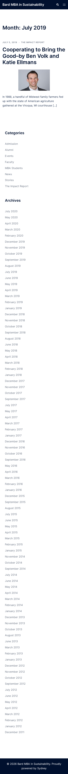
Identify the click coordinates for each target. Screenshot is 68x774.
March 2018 (12, 362)
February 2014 (14, 605)
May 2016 (11, 465)
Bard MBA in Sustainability (23, 5)
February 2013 (14, 653)
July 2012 (11, 689)
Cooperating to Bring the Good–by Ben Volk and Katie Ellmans (33, 55)
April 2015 (11, 532)
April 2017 (11, 417)
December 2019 (15, 241)
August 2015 (13, 508)
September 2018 (15, 332)
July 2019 (11, 271)
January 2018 (13, 374)
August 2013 (13, 635)
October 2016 (13, 453)
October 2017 (13, 393)
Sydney (42, 768)
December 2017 (15, 381)
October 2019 (13, 253)
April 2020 (11, 223)
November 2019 (15, 247)
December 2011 (14, 732)
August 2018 (13, 338)
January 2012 (13, 726)
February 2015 (14, 544)
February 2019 (14, 302)
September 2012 (15, 683)
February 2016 (14, 484)
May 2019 (11, 284)
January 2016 (13, 489)
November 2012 (15, 671)
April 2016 (11, 471)
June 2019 (11, 278)
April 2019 (11, 290)
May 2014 (11, 586)
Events (9, 156)
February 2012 (14, 720)
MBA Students (14, 168)
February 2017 (14, 429)
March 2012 (12, 714)
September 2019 (15, 259)
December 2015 (15, 496)
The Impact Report (33, 42)
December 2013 (15, 617)
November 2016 (15, 447)
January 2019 (13, 308)
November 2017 (15, 387)
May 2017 (11, 411)
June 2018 (11, 344)
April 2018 (11, 356)
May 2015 (11, 526)
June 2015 (11, 520)
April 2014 (11, 592)
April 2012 (11, 708)
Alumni (9, 149)
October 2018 (13, 326)
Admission (11, 143)
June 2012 (11, 695)
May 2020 (11, 217)
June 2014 (11, 580)
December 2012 (15, 665)
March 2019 (12, 296)
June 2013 (11, 641)
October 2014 (13, 562)
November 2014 (15, 556)
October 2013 (13, 629)
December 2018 (15, 314)
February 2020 (14, 235)
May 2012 (11, 702)
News (8, 174)
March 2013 (12, 647)
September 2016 (15, 459)
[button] (57, 4)
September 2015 (15, 502)
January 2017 (13, 435)
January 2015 (13, 550)
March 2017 (12, 423)
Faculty (9, 162)
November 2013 (15, 623)
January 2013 (13, 659)
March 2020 (12, 229)
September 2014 (15, 568)
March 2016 (12, 477)
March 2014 (12, 599)
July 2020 (11, 211)
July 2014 (11, 574)
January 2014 (13, 611)
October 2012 (13, 677)
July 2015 (11, 514)
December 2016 (15, 441)
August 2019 (13, 265)
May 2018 (11, 350)
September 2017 (15, 399)
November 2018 (15, 320)
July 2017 (11, 405)
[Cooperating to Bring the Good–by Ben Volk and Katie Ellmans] (34, 79)
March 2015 (12, 538)
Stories (9, 180)
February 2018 (14, 368)
